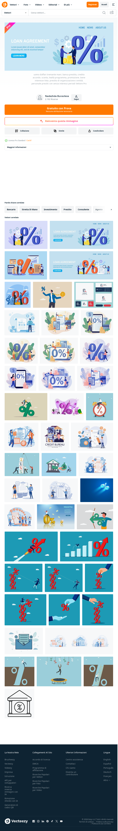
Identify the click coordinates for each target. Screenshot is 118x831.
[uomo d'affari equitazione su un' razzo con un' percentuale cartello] (31, 545)
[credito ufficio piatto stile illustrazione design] (55, 436)
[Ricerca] (104, 12)
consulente (83, 208)
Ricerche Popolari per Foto (41, 781)
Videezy (8, 767)
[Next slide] (106, 208)
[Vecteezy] (4, 4)
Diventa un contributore (72, 772)
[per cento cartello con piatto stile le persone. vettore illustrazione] (67, 405)
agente (99, 208)
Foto (26, 4)
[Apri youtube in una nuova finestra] (61, 820)
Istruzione (9, 775)
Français (105, 775)
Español (105, 762)
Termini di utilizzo (84, 820)
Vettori (13, 4)
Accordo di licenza (41, 758)
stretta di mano (30, 208)
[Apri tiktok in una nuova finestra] (52, 820)
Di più (67, 4)
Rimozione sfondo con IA (11, 798)
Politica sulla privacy (102, 820)
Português (106, 767)
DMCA (35, 762)
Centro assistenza (74, 758)
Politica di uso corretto (99, 822)
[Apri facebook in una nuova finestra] (34, 820)
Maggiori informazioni (16, 146)
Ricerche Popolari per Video (41, 788)
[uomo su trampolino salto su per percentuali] (59, 670)
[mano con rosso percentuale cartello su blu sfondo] (99, 577)
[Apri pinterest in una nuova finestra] (47, 820)
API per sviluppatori (10, 780)
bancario (11, 208)
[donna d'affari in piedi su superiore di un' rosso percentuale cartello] (25, 608)
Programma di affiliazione (39, 768)
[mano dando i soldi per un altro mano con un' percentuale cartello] (64, 608)
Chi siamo (70, 767)
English (105, 758)
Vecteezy (9, 762)
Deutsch (105, 771)
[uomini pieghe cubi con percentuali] (22, 463)
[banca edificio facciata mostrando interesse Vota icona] (19, 702)
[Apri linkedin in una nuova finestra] (43, 820)
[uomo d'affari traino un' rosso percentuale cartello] (64, 577)
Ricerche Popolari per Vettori (41, 774)
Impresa (9, 771)
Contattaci (71, 762)
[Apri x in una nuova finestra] (57, 820)
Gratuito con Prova (59, 110)
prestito (68, 208)
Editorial (53, 4)
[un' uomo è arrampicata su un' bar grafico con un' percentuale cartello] (86, 545)
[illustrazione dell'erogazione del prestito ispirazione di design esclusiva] (22, 489)
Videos (38, 4)
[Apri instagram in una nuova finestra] (38, 820)
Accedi (104, 4)
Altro (103, 779)
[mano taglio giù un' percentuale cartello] (97, 608)
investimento (50, 208)
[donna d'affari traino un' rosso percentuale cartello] (23, 577)
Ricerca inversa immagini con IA (11, 790)
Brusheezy (10, 758)
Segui (76, 99)
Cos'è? (29, 140)
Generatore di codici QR (11, 805)
